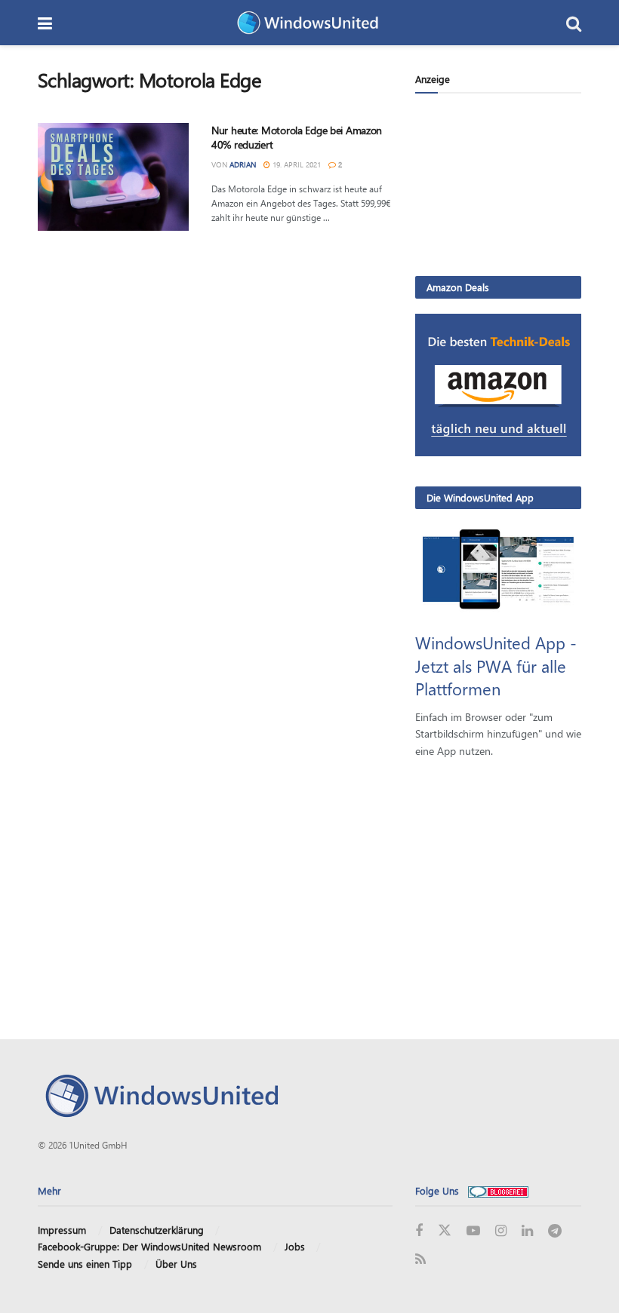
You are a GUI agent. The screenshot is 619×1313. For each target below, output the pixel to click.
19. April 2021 (295, 164)
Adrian (242, 164)
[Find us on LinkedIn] (527, 1231)
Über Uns (176, 1263)
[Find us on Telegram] (555, 1231)
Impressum (62, 1229)
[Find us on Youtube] (473, 1231)
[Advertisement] (498, 184)
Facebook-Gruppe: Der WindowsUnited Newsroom (149, 1246)
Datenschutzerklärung (156, 1229)
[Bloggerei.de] (498, 1190)
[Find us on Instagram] (501, 1231)
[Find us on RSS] (420, 1260)
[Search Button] (573, 22)
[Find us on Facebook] (419, 1231)
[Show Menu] (45, 22)
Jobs (295, 1246)
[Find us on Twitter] (444, 1231)
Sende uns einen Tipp (85, 1263)
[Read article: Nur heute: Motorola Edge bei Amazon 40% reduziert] (113, 177)
